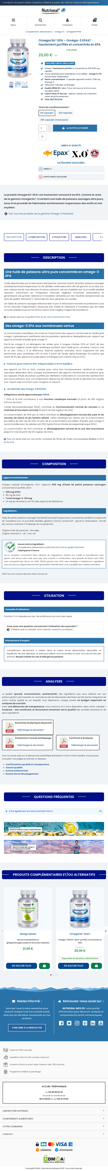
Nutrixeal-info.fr (74, 1008)
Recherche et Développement (22, 773)
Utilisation (59, 237)
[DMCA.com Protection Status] (54, 1158)
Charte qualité (14, 767)
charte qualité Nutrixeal (72, 547)
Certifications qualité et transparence (27, 764)
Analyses (81, 237)
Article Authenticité (17, 770)
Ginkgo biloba (28, 934)
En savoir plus (21, 966)
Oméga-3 (47, 169)
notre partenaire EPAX (58, 316)
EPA (102, 438)
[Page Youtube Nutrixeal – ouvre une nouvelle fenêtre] (101, 1023)
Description (14, 237)
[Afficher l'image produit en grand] (18, 57)
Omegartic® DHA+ (80, 934)
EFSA (46, 394)
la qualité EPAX (32, 316)
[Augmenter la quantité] (49, 126)
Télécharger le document (30, 730)
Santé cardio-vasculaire (55, 177)
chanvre (94, 347)
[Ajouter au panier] (44, 966)
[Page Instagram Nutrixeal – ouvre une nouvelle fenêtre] (78, 1023)
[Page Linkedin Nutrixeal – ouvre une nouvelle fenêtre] (94, 1023)
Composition (36, 237)
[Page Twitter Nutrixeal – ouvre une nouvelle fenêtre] (70, 1023)
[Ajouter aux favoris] (42, 136)
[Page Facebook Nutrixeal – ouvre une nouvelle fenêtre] (62, 1023)
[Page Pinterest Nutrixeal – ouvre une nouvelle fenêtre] (86, 1023)
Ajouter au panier (77, 128)
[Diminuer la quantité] (49, 130)
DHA (12, 442)
